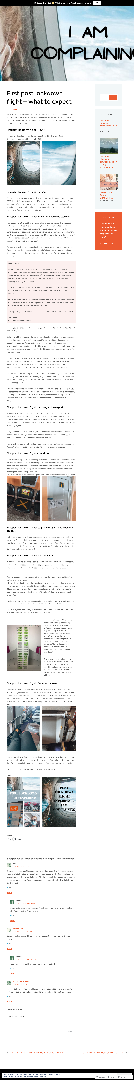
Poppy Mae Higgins (21, 981)
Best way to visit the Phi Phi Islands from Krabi (36, 1053)
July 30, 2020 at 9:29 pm (22, 984)
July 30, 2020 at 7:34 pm (26, 959)
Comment (68, 1031)
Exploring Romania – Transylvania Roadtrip (108, 124)
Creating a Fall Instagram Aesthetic (103, 1053)
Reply (9, 893)
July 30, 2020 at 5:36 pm (23, 866)
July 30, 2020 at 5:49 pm (26, 903)
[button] (23, 163)
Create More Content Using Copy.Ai (106, 195)
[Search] (113, 97)
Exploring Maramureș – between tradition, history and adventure (108, 161)
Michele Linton (19, 928)
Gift (97, 3)
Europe (22, 109)
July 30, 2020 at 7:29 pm (22, 931)
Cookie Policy (42, 1076)
